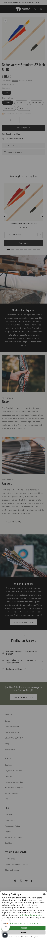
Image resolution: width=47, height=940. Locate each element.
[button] (5, 935)
